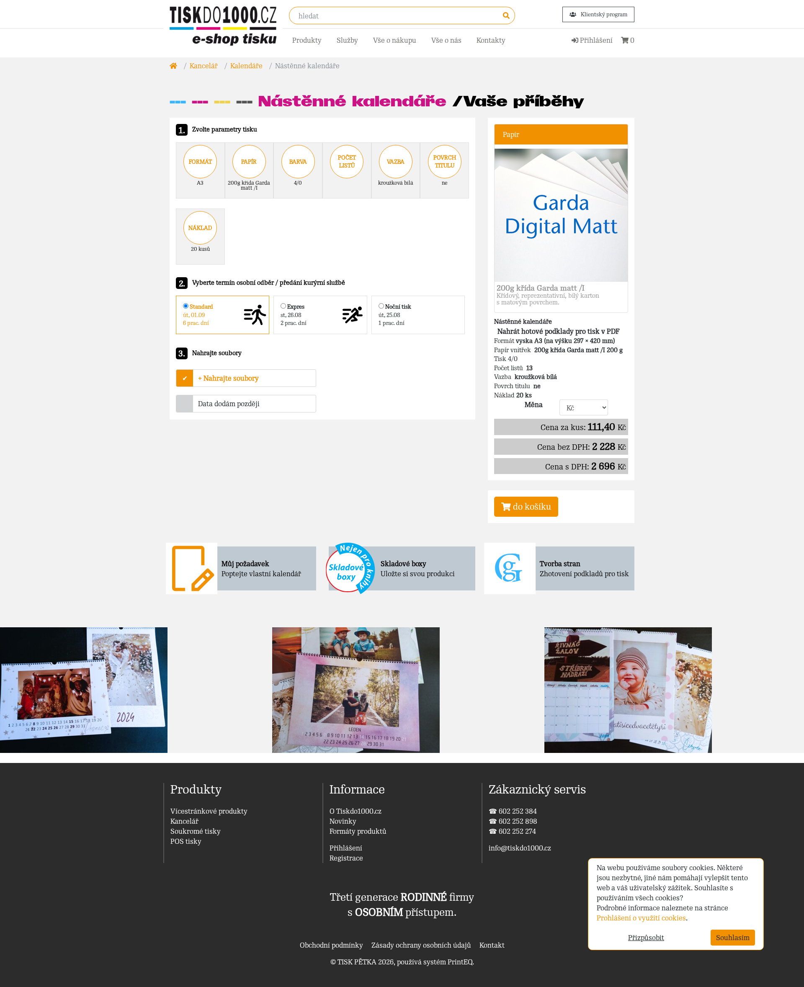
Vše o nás (446, 40)
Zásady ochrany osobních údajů (421, 945)
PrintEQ (460, 962)
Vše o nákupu (394, 40)
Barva (298, 161)
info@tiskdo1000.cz (520, 848)
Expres (294, 315)
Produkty (307, 40)
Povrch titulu (444, 161)
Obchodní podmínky (331, 945)
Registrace (346, 858)
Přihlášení (346, 848)
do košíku (531, 507)
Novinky (343, 821)
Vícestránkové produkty (208, 811)
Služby (347, 40)
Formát (200, 161)
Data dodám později (229, 403)
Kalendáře (246, 66)
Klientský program (603, 14)
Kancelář (204, 66)
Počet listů (347, 161)
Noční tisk (395, 315)
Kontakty (491, 40)
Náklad (200, 227)
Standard (198, 315)
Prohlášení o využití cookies (641, 918)
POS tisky (185, 841)
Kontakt (492, 945)
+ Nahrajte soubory (228, 378)
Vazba (396, 161)
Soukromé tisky (195, 831)
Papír (249, 161)
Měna (534, 404)
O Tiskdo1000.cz (355, 811)
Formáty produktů (358, 831)
